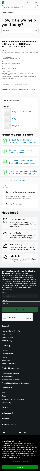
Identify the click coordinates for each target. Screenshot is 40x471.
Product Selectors (8, 377)
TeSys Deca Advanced (21, 111)
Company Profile (8, 354)
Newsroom (6, 360)
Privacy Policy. (9, 289)
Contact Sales (7, 334)
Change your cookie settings (20, 461)
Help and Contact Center (11, 331)
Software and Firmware (11, 380)
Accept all (20, 467)
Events (4, 396)
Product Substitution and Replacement (16, 383)
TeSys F (15, 119)
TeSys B (15, 126)
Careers (5, 351)
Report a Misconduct (9, 364)
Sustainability (6, 403)
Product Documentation (10, 373)
